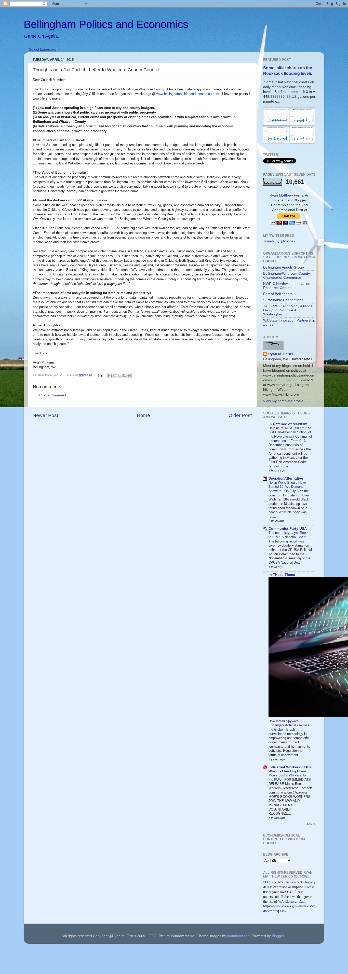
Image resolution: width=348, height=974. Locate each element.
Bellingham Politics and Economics (106, 24)
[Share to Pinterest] (129, 375)
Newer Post (45, 415)
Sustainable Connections (283, 300)
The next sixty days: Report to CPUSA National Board (289, 535)
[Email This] (109, 375)
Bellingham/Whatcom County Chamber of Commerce (286, 276)
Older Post (240, 415)
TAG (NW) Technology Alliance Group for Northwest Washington (288, 310)
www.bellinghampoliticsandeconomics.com (187, 94)
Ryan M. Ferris (280, 354)
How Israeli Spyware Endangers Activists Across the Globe (289, 725)
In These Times (282, 575)
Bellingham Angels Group (283, 267)
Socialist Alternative (286, 478)
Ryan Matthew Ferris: (287, 195)
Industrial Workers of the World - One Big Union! (290, 769)
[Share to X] (119, 375)
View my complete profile (283, 401)
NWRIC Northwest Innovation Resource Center (286, 286)
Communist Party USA (288, 529)
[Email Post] (100, 375)
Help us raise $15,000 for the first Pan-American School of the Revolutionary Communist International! (290, 434)
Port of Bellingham (278, 294)
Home (143, 415)
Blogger (278, 936)
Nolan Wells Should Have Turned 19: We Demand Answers (287, 487)
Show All (310, 824)
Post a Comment (52, 395)
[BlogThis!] (114, 375)
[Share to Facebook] (124, 375)
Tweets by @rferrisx (279, 241)
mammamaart (238, 936)
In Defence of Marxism (288, 424)
